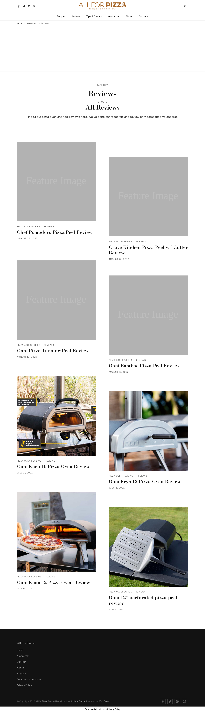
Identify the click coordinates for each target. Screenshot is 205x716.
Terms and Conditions (29, 679)
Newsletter (114, 16)
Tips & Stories (94, 16)
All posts (22, 673)
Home (20, 650)
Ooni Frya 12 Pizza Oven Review (145, 481)
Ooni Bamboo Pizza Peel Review (144, 365)
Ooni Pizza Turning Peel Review (53, 350)
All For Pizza (41, 701)
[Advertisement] (102, 47)
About (129, 16)
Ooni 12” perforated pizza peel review (143, 600)
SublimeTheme (78, 701)
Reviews (76, 16)
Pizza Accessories (28, 226)
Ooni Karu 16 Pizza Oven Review (53, 466)
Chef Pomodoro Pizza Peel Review (54, 232)
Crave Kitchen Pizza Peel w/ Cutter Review (148, 250)
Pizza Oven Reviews (29, 460)
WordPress (104, 701)
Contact (143, 16)
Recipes (61, 16)
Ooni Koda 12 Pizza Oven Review (53, 582)
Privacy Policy (24, 685)
